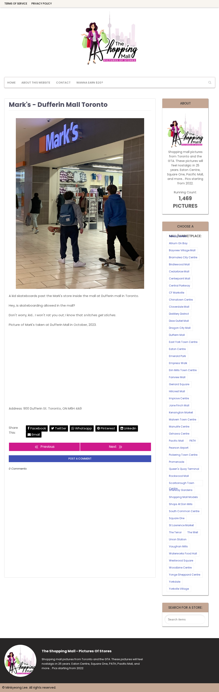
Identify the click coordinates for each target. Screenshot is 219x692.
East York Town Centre (183, 342)
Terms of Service (15, 3)
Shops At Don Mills (180, 504)
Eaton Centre (177, 349)
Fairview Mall (177, 377)
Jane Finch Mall (179, 405)
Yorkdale (174, 581)
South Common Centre (184, 511)
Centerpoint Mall (179, 278)
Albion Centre (177, 236)
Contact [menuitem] (63, 83)
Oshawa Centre (179, 433)
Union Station (177, 539)
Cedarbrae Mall (179, 271)
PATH (192, 440)
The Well (192, 532)
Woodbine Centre (180, 567)
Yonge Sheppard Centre (184, 574)
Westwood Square (181, 560)
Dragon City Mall (180, 328)
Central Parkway (179, 285)
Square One (176, 518)
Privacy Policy (41, 3)
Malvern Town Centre (182, 419)
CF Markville (176, 292)
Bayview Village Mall (182, 250)
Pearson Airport (178, 448)
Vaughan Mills (178, 546)
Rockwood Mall (179, 476)
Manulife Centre (179, 426)
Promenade (176, 462)
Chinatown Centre (181, 299)
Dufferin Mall (177, 335)
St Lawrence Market (181, 525)
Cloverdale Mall (179, 307)
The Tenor (175, 532)
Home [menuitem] (11, 83)
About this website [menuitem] (35, 83)
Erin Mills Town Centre (183, 370)
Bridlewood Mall (179, 264)
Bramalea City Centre (183, 257)
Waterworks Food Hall (183, 553)
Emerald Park (177, 356)
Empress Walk (178, 363)
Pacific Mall (176, 440)
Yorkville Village (179, 589)
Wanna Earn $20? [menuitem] (89, 83)
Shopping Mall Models (183, 497)
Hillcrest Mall (177, 391)
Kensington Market (181, 412)
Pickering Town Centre (183, 455)
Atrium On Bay (178, 243)
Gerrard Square (179, 384)
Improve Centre (179, 398)
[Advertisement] (80, 367)
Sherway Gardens (180, 490)
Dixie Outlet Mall (179, 321)
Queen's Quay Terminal (184, 469)
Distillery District (179, 314)
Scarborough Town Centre (181, 483)
